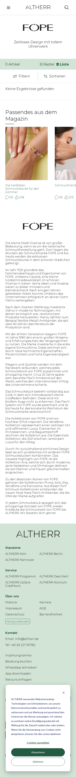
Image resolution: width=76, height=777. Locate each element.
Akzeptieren (38, 752)
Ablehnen (38, 761)
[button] (58, 7)
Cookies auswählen (38, 742)
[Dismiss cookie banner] (63, 692)
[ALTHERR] (38, 7)
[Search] (67, 7)
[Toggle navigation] (9, 7)
